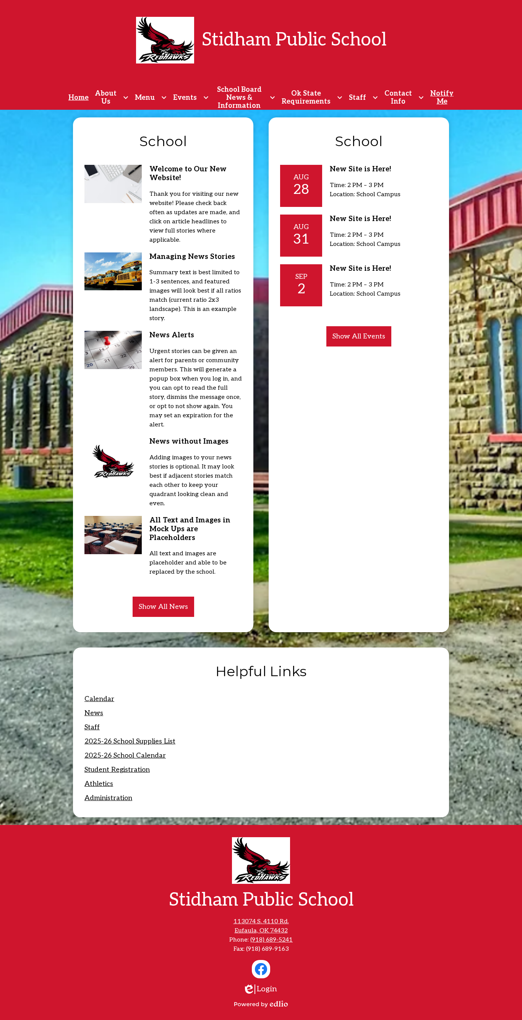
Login (265, 989)
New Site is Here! (360, 169)
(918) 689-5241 (271, 940)
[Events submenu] (191, 98)
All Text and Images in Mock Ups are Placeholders (189, 529)
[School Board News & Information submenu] (245, 98)
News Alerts (171, 335)
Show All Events (358, 336)
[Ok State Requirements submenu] (312, 98)
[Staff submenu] (363, 98)
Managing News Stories (192, 256)
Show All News (163, 607)
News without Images (189, 441)
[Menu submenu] (151, 98)
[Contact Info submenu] (404, 98)
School (163, 141)
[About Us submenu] (112, 98)
